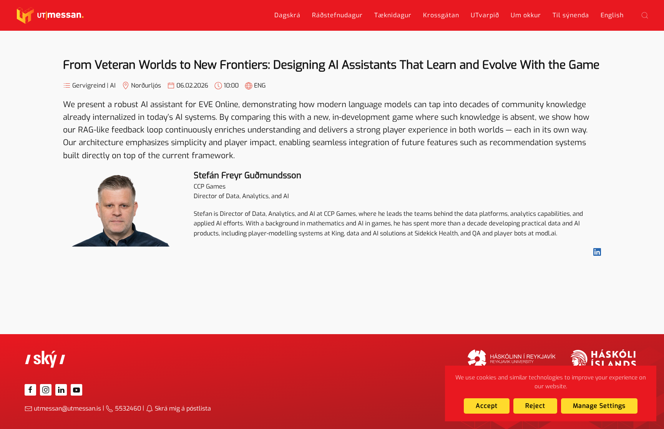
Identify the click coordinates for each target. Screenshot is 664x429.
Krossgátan (441, 15)
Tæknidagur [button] (393, 15)
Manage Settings (599, 406)
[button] (645, 15)
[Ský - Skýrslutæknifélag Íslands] (45, 359)
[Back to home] (50, 15)
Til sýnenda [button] (571, 15)
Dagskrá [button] (287, 15)
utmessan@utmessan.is (67, 408)
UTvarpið (485, 15)
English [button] (612, 15)
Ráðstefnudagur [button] (337, 15)
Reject (535, 406)
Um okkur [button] (526, 15)
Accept (487, 406)
